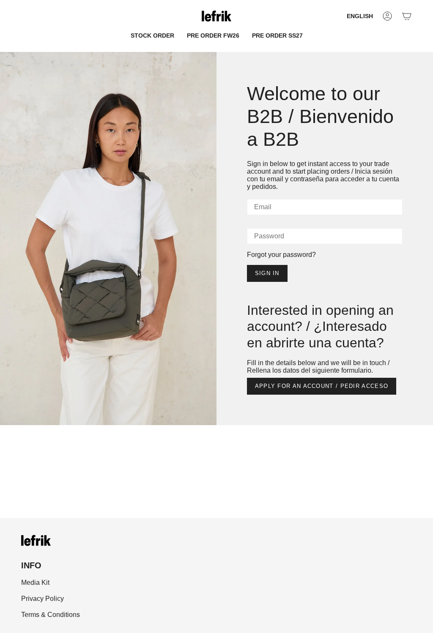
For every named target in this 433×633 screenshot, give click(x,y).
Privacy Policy (42, 598)
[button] (152, 36)
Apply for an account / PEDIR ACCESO (322, 386)
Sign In (267, 273)
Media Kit (35, 582)
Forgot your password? (281, 254)
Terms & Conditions (50, 614)
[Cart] (407, 16)
